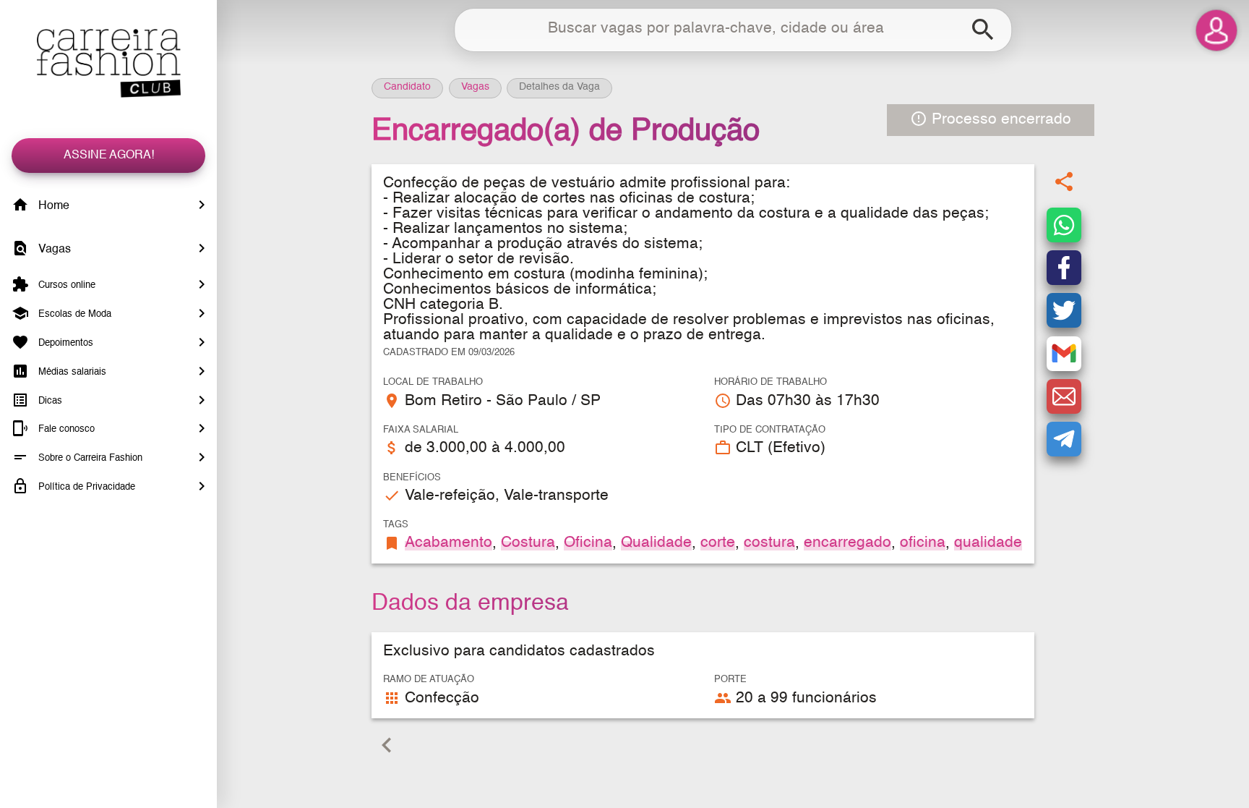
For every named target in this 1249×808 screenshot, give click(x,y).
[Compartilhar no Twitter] (1064, 310)
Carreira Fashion (108, 63)
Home (52, 206)
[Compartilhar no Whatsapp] (1064, 225)
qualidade (988, 542)
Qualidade (656, 542)
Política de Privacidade (85, 487)
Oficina (588, 542)
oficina (922, 542)
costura (769, 542)
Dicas (48, 400)
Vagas (53, 249)
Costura (528, 542)
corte (717, 542)
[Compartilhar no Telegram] (1064, 439)
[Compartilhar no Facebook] (1064, 267)
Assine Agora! (109, 155)
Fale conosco (65, 429)
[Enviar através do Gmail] (1064, 353)
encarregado (847, 542)
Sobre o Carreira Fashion (88, 458)
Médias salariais (70, 372)
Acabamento (448, 542)
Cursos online (65, 285)
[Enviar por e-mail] (1064, 396)
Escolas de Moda (73, 314)
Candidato (407, 87)
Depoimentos (64, 343)
